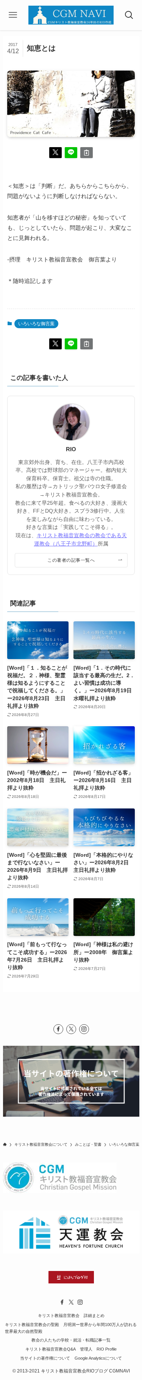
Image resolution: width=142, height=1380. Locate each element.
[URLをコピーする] (86, 152)
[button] (55, 152)
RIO (71, 449)
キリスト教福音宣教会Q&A (50, 1349)
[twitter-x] (71, 1029)
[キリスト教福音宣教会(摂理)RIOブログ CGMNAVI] (71, 15)
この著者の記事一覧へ (71, 560)
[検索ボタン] (129, 15)
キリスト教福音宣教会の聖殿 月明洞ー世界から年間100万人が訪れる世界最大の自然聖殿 (71, 1328)
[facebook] (58, 1029)
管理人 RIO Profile (98, 1349)
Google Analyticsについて (98, 1358)
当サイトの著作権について (45, 1358)
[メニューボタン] (13, 15)
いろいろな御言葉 (36, 323)
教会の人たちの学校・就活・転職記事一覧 (71, 1340)
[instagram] (84, 1029)
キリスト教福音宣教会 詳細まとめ (71, 1315)
